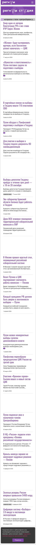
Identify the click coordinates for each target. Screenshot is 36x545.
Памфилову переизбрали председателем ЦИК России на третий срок (17, 359)
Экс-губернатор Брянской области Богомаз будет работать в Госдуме (17, 202)
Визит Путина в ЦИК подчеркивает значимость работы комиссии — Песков (16, 279)
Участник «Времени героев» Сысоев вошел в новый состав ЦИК (16, 379)
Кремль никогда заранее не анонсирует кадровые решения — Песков (17, 456)
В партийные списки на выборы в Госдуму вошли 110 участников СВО (18, 105)
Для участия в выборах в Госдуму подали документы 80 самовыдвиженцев (17, 143)
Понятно (18, 540)
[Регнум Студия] (18, 10)
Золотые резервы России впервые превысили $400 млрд (17, 494)
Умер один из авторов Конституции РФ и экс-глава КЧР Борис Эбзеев (16, 25)
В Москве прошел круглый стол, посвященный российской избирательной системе (17, 260)
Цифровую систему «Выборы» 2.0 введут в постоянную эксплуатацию (17, 512)
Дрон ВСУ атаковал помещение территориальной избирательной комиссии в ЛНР (18, 221)
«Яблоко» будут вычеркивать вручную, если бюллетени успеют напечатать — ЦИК (16, 45)
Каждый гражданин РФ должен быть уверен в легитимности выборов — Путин (17, 299)
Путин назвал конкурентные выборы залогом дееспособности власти (15, 337)
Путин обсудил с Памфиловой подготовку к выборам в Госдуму (17, 123)
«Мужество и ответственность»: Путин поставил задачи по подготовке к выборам (17, 65)
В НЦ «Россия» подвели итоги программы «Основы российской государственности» (17, 437)
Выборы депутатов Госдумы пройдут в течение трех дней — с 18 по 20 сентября (17, 182)
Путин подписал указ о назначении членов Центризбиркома (13, 417)
